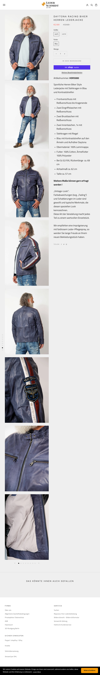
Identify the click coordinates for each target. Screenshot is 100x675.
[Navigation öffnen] (4, 5)
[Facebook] (61, 244)
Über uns (8, 610)
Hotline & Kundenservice (62, 625)
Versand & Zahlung (60, 621)
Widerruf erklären (89, 670)
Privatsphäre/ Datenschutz (14, 617)
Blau (56, 43)
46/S (56, 34)
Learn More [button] (37, 672)
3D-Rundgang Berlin (12, 628)
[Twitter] (63, 244)
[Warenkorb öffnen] (96, 5)
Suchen (56, 610)
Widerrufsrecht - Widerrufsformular (66, 617)
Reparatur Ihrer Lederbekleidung (65, 614)
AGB (6, 621)
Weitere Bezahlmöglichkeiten (72, 72)
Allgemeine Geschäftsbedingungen (17, 614)
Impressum (9, 625)
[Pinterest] (66, 244)
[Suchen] (92, 5)
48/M (64, 34)
